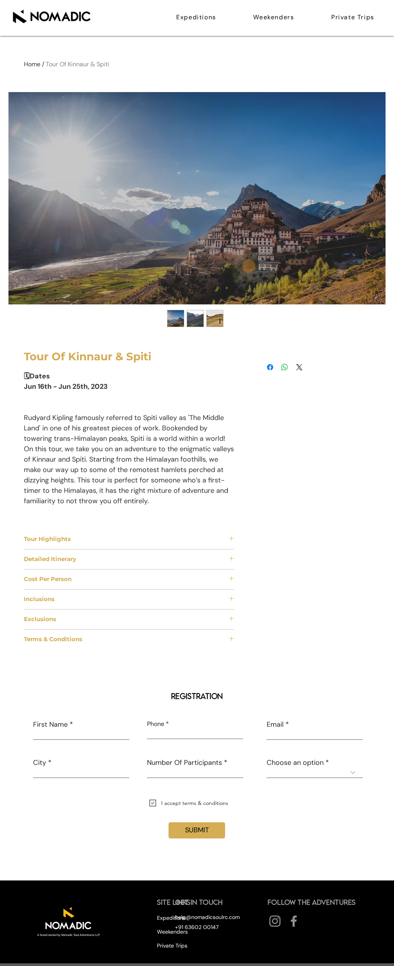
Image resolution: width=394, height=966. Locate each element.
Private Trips (172, 945)
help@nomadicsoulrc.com (207, 917)
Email (275, 724)
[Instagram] (274, 921)
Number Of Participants (184, 762)
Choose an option (295, 762)
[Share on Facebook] (270, 367)
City (39, 762)
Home (32, 64)
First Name (50, 724)
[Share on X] (299, 367)
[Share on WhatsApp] (284, 367)
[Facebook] (293, 921)
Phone (155, 724)
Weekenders (172, 931)
